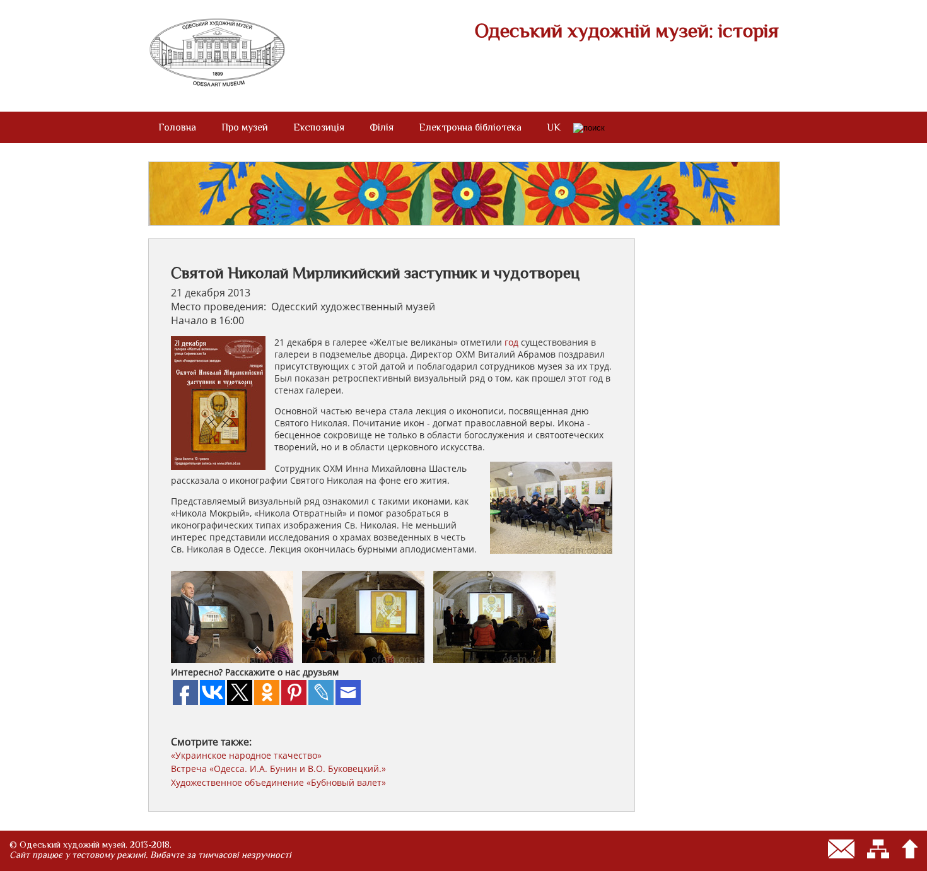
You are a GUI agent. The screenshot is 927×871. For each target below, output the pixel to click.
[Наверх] (910, 848)
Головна (177, 127)
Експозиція (318, 127)
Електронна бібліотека (470, 127)
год (511, 342)
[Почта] (841, 848)
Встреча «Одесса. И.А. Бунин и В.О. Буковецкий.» (278, 769)
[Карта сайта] (878, 848)
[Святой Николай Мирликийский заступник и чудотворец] (235, 659)
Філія (382, 127)
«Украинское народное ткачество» (246, 755)
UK (554, 127)
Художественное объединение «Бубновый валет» (278, 782)
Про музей (244, 127)
